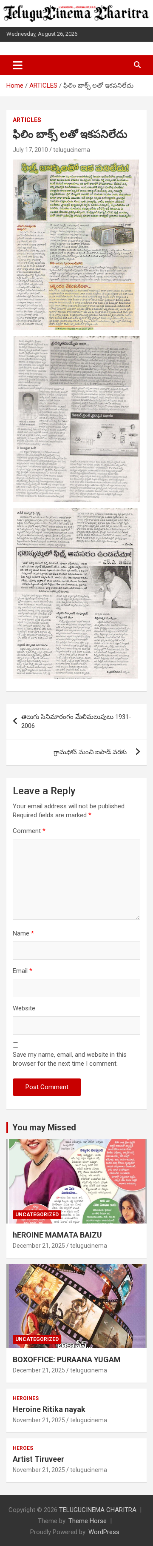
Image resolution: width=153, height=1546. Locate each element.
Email (22, 971)
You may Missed (44, 1127)
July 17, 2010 (30, 149)
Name (23, 933)
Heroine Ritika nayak (49, 1409)
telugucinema (71, 149)
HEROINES (26, 1398)
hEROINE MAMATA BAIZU (57, 1234)
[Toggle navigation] (17, 65)
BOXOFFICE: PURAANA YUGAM (67, 1359)
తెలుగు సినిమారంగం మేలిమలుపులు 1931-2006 (76, 721)
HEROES (23, 1448)
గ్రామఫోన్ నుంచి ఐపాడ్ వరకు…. (93, 752)
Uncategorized (37, 1215)
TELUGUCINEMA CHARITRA (97, 1510)
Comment (29, 831)
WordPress (103, 1532)
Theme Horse (87, 1521)
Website (24, 1008)
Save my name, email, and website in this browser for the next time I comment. (70, 1059)
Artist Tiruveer (38, 1459)
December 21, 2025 (39, 1245)
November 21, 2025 (39, 1420)
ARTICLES (27, 120)
